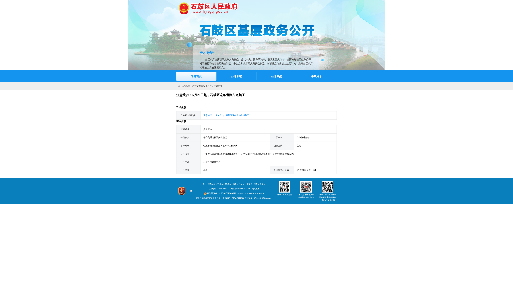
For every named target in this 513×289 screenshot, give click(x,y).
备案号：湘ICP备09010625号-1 (251, 193)
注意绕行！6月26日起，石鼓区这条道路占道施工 (226, 115)
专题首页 (196, 76)
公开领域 (236, 76)
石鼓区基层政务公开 (202, 86)
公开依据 (276, 76)
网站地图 (255, 189)
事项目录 (316, 76)
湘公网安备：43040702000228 (222, 193)
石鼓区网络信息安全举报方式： (209, 198)
